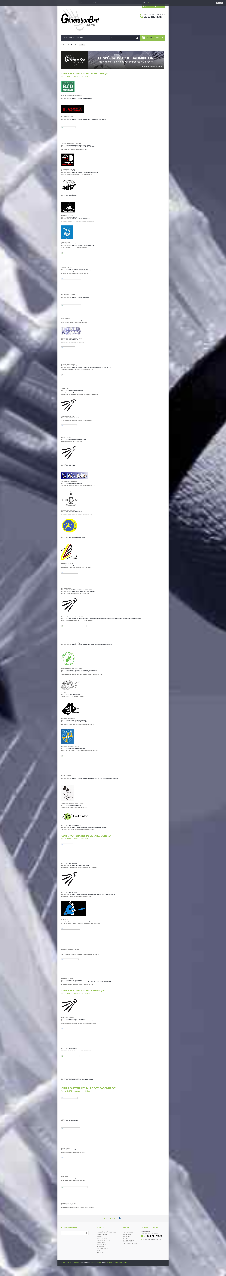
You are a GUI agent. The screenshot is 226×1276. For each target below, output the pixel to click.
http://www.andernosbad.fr (72, 365)
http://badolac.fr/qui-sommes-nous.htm (76, 439)
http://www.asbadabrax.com (73, 1149)
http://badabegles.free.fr (72, 339)
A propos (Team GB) (102, 1231)
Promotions (100, 1246)
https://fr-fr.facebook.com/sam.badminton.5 (83, 245)
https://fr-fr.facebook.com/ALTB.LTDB (81, 392)
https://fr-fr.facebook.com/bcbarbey (81, 218)
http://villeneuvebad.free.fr (72, 1120)
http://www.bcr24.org (71, 892)
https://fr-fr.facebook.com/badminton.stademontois (84, 1021)
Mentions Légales (102, 1235)
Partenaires (74, 45)
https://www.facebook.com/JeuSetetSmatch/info (84, 146)
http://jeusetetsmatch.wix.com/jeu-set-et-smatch (78, 145)
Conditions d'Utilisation (104, 1240)
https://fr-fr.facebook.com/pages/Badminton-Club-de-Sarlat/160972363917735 (91, 981)
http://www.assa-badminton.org (74, 320)
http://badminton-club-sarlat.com (74, 980)
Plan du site (100, 1252)
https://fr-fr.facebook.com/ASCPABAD (81, 271)
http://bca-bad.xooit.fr (71, 1048)
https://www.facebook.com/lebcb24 (81, 865)
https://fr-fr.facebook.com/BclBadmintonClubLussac (85, 565)
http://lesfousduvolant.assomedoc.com (76, 720)
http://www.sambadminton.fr (73, 244)
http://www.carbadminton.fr (73, 951)
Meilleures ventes (102, 1248)
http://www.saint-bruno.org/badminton (75, 97)
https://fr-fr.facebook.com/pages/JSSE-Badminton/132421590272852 (89, 827)
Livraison (99, 1236)
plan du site (80, 37)
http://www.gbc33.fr (71, 170)
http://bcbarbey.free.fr (71, 217)
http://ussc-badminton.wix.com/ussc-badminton (78, 777)
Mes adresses (127, 1238)
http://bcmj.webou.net (71, 195)
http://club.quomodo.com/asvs (73, 805)
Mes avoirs (126, 1236)
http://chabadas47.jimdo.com (73, 1178)
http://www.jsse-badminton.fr (73, 825)
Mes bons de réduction (130, 1244)
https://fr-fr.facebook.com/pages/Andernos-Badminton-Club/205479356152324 (91, 367)
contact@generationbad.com (152, 1239)
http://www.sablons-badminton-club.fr (75, 537)
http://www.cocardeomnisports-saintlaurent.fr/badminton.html (81, 670)
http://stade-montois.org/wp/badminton (75, 1019)
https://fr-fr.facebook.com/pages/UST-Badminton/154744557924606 (89, 119)
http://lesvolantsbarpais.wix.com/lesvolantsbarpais (79, 589)
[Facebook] (120, 1218)
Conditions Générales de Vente (106, 1233)
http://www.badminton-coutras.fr (74, 511)
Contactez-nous (101, 1244)
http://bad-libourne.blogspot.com (74, 483)
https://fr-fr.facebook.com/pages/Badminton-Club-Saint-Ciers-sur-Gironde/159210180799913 (95, 778)
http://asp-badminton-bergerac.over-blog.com (80, 921)
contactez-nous (69, 37)
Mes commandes (128, 1231)
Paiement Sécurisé (102, 1238)
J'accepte (219, 3)
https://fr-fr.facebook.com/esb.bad (80, 297)
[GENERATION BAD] (77, 20)
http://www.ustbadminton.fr (73, 118)
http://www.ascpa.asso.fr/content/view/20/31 (77, 269)
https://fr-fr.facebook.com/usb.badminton (82, 98)
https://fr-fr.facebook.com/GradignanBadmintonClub (85, 172)
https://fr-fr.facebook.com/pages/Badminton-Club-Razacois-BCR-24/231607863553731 (93, 894)
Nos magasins (101, 1242)
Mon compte (127, 1227)
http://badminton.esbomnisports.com (75, 296)
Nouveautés (100, 1250)
